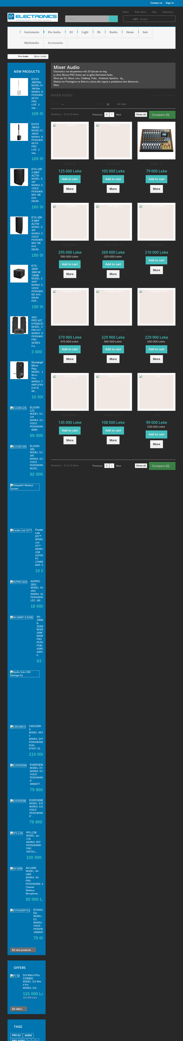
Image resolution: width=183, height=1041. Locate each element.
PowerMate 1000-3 (113, 330)
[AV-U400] (16, 868)
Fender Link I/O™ (39, 533)
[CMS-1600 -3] (113, 222)
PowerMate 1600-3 (69, 330)
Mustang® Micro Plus (37, 365)
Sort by (55, 104)
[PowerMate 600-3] (156, 307)
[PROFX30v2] (70, 392)
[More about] (29, 1039)
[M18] (156, 392)
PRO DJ (16, 1035)
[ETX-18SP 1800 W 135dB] (19, 274)
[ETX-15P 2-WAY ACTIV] (19, 177)
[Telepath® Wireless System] (24, 487)
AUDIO (28, 1035)
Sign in (170, 3)
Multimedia (31, 43)
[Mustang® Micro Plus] (19, 370)
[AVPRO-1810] (18, 582)
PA (99, 32)
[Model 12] (156, 140)
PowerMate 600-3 (156, 330)
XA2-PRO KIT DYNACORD (39, 320)
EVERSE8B (36, 800)
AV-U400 (31, 867)
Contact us (156, 3)
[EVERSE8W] (18, 765)
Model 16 (113, 164)
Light (85, 32)
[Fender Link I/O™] (21, 530)
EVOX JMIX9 (35, 126)
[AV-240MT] (21, 617)
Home (126, 12)
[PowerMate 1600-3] (70, 307)
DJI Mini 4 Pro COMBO (31, 977)
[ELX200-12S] (18, 408)
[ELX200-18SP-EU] (18, 447)
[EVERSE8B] (18, 801)
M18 (156, 415)
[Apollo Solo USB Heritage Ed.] (24, 673)
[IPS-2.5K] (16, 833)
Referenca (168, 12)
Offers (20, 967)
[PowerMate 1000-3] (113, 307)
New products (27, 71)
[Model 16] (113, 140)
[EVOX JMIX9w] (19, 87)
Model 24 (70, 164)
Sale (145, 32)
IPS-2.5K (31, 832)
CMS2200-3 (70, 245)
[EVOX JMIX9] (19, 132)
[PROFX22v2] (113, 392)
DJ (71, 32)
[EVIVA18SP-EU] (20, 910)
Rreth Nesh (141, 12)
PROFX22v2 (113, 415)
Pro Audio (54, 32)
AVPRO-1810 (36, 583)
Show (101, 104)
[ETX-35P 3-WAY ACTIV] (19, 225)
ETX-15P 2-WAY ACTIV (36, 172)
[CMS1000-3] (18, 727)
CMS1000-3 (156, 245)
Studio (113, 32)
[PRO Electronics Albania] (34, 17)
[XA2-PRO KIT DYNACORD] (19, 325)
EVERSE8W (37, 764)
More (56, 85)
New (154, 12)
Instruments (31, 32)
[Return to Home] (11, 56)
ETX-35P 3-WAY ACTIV (36, 220)
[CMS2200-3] (70, 222)
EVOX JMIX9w (36, 81)
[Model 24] (70, 140)
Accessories (55, 43)
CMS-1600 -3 (113, 245)
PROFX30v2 (69, 415)
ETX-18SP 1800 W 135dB (35, 270)
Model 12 (156, 164)
